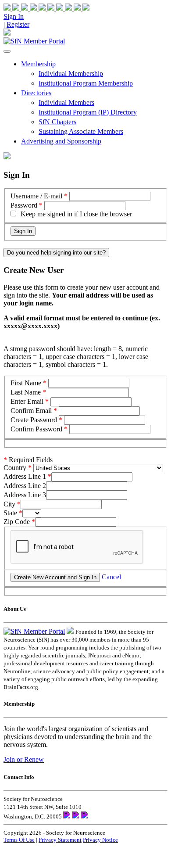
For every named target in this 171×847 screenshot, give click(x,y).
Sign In (14, 16)
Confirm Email (31, 410)
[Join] (12, 8)
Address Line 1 (25, 476)
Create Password (34, 420)
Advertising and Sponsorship (61, 141)
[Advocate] (47, 8)
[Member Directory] (7, 33)
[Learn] (81, 8)
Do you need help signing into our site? (56, 252)
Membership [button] (38, 64)
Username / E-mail (36, 196)
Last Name (26, 392)
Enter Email (27, 401)
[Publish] (65, 8)
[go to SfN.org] (70, 631)
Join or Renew (24, 759)
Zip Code (17, 521)
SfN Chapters (57, 122)
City (9, 504)
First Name (26, 383)
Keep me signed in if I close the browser (76, 214)
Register (18, 24)
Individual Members (66, 102)
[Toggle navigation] (7, 51)
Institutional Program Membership (86, 83)
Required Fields (28, 459)
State (10, 513)
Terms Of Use (19, 839)
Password (24, 205)
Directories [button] (36, 93)
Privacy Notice (100, 839)
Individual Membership (71, 73)
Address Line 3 (25, 495)
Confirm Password (36, 429)
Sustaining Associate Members (81, 131)
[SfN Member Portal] (34, 41)
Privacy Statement (60, 839)
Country (15, 467)
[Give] (30, 8)
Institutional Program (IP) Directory (88, 112)
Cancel (111, 577)
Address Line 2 (25, 485)
